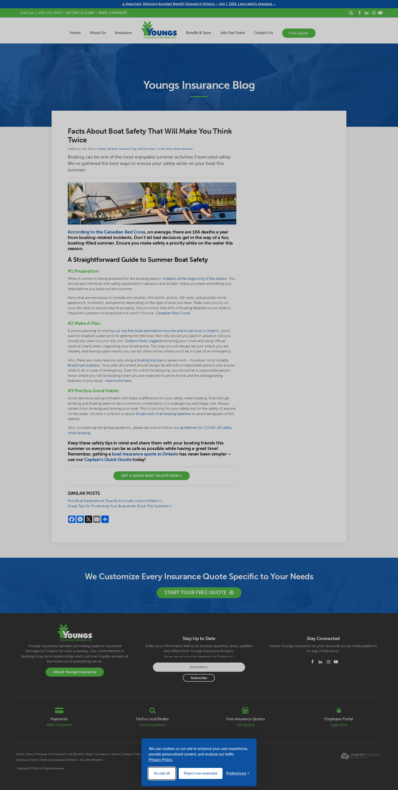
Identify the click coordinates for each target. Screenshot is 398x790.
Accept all (162, 773)
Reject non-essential (200, 773)
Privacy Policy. (161, 759)
